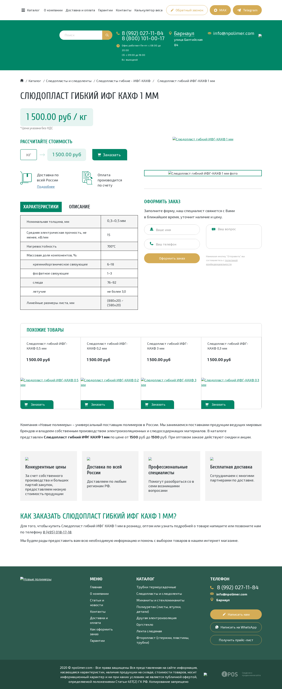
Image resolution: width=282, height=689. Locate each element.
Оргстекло (144, 624)
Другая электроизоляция (156, 618)
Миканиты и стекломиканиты (160, 600)
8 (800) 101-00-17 (143, 38)
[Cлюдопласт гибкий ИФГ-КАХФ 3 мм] (171, 382)
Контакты (123, 10)
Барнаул (184, 33)
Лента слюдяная (149, 631)
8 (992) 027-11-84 (143, 33)
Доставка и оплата (80, 10)
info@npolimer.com (233, 33)
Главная (96, 587)
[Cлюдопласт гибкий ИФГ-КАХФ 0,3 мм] (231, 382)
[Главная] (22, 81)
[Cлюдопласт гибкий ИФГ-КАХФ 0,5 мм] (50, 382)
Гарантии (105, 10)
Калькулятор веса (148, 10)
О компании (53, 10)
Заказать (112, 154)
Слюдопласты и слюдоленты (159, 593)
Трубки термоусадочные (156, 587)
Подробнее (46, 186)
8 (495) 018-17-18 (57, 532)
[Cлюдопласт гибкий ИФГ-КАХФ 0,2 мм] (111, 382)
